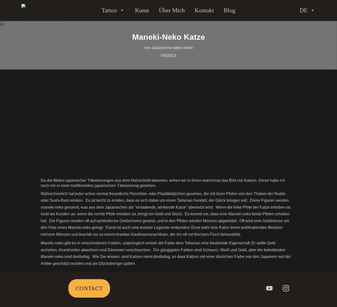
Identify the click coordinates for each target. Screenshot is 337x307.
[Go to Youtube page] (269, 288)
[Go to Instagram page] (286, 288)
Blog (229, 10)
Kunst (142, 10)
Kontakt (204, 10)
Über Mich (172, 10)
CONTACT (89, 288)
